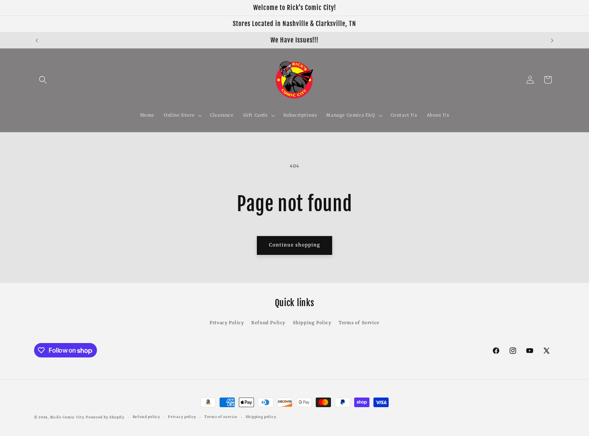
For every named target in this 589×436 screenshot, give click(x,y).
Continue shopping (294, 245)
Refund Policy (268, 323)
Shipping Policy (312, 323)
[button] (43, 80)
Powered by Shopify (105, 417)
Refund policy (146, 417)
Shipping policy (261, 417)
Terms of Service (359, 323)
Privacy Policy (227, 323)
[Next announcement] (552, 40)
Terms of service (221, 417)
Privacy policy (182, 417)
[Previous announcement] (37, 40)
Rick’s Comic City (67, 417)
